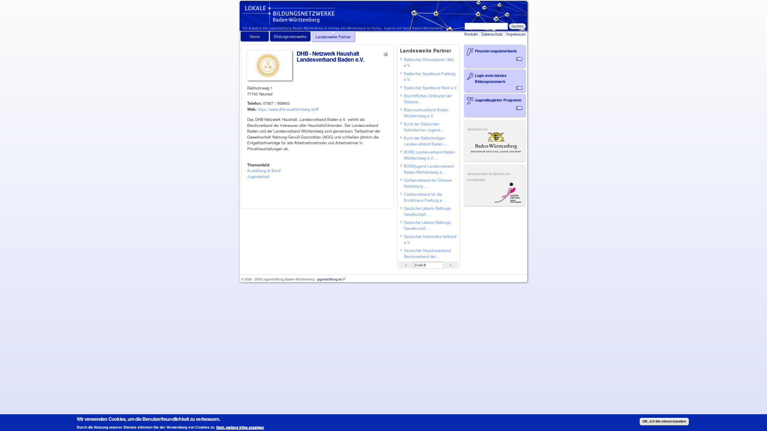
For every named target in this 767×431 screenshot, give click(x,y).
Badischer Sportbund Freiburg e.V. (429, 76)
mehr (519, 59)
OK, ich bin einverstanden (664, 421)
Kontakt (471, 34)
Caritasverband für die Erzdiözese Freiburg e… (425, 197)
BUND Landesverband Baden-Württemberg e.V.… (430, 155)
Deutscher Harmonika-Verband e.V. (430, 239)
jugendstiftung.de (331, 279)
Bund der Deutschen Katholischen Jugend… (424, 127)
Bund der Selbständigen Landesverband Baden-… (426, 141)
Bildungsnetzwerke (290, 36)
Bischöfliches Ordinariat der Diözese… (428, 98)
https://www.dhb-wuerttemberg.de (288, 109)
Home (255, 36)
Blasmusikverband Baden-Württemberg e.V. (426, 113)
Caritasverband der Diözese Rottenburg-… (428, 183)
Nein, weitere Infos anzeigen (240, 427)
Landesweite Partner (333, 37)
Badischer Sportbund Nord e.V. (431, 87)
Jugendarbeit (258, 176)
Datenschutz (492, 34)
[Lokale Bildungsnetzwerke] (289, 22)
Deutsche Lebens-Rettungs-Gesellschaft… (428, 211)
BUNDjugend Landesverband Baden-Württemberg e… (429, 169)
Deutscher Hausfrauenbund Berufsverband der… (427, 253)
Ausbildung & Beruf (264, 170)
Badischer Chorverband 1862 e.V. (429, 62)
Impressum (516, 34)
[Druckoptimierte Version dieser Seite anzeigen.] (385, 53)
